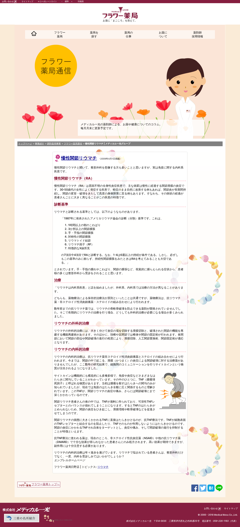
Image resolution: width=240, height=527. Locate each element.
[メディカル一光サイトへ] (26, 509)
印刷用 (81, 1)
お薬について (163, 34)
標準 (67, 1)
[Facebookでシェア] (195, 487)
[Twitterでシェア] (203, 487)
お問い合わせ (8, 1)
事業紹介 (39, 143)
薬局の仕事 (128, 34)
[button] (34, 34)
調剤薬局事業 (54, 143)
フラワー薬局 (59, 34)
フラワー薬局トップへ (45, 484)
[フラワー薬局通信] (59, 518)
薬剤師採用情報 (197, 34)
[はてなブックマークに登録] (211, 487)
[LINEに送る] (219, 487)
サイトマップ (27, 1)
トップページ (25, 143)
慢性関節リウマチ (79, 158)
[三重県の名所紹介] (21, 518)
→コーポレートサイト (47, 1)
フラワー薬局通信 (73, 143)
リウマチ (103, 467)
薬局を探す (94, 34)
